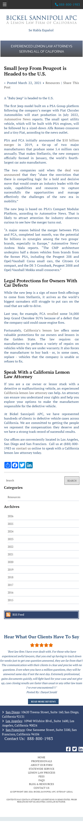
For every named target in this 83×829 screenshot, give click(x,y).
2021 (10, 554)
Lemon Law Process (41, 772)
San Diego (13, 712)
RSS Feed (18, 614)
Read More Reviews (43, 701)
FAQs (41, 780)
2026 (10, 516)
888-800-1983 (40, 739)
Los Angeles (14, 721)
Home (41, 757)
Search (72, 480)
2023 (10, 539)
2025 (10, 524)
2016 (10, 592)
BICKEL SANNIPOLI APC (45, 791)
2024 (10, 531)
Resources (53, 83)
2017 (10, 585)
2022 (10, 547)
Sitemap (61, 791)
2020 (10, 562)
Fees (41, 776)
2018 (10, 577)
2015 (10, 600)
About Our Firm (41, 765)
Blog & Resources (41, 784)
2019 (10, 569)
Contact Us (41, 788)
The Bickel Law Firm (41, 19)
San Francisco (15, 730)
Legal (70, 791)
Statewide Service (41, 769)
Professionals (41, 761)
